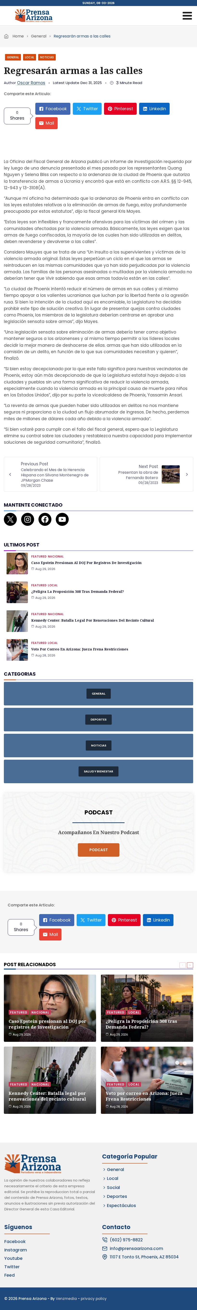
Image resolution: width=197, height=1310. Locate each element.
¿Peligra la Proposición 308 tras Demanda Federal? (77, 591)
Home (18, 36)
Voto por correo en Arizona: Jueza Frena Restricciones (79, 649)
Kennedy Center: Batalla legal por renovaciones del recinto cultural (92, 620)
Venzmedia (66, 1298)
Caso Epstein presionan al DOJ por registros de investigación (86, 562)
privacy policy (94, 1298)
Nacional (56, 556)
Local (29, 57)
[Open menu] (187, 15)
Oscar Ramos (31, 83)
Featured (39, 556)
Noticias (47, 57)
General (38, 36)
